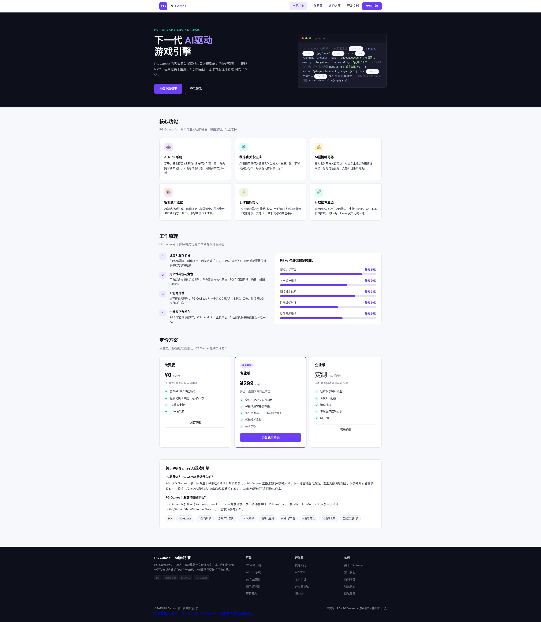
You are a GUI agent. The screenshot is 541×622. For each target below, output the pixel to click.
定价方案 (335, 5)
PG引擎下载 (253, 565)
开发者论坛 (302, 586)
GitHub (299, 593)
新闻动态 (349, 579)
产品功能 (298, 5)
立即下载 (195, 422)
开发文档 (353, 5)
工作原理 (316, 5)
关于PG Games (353, 565)
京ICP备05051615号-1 (236, 613)
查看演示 (196, 88)
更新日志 (251, 593)
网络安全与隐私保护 (202, 613)
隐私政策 (349, 593)
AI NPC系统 (253, 572)
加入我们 (349, 572)
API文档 (300, 572)
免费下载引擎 (168, 88)
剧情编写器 (253, 586)
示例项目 (300, 579)
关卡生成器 (253, 579)
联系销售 (346, 429)
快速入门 (300, 565)
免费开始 (372, 6)
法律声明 (177, 613)
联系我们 (349, 586)
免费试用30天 (270, 437)
